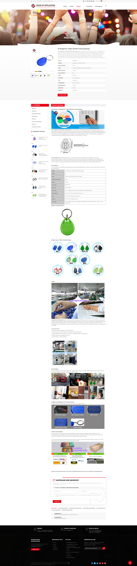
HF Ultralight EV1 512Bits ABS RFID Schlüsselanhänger (69, 487)
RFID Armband (35, 116)
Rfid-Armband (69, 555)
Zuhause (65, 6)
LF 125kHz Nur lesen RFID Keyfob (43, 146)
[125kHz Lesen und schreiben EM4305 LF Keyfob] (34, 187)
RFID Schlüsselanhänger (36, 121)
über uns (72, 6)
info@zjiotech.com (50, 1)
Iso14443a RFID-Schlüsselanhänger (89, 508)
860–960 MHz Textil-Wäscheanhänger (73, 552)
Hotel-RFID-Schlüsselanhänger (67, 510)
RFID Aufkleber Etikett (36, 113)
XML (42, 564)
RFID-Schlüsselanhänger (56, 510)
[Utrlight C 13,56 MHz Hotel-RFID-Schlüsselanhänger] (34, 178)
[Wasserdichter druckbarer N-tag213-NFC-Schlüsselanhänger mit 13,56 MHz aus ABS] (34, 138)
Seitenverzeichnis (37, 564)
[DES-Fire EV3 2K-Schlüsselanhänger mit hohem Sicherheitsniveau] (34, 154)
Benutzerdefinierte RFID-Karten (72, 542)
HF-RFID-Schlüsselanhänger (62, 508)
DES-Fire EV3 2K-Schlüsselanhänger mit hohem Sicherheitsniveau (43, 154)
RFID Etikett (34, 111)
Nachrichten (89, 6)
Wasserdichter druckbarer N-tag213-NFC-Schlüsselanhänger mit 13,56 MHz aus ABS (43, 138)
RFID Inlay (34, 118)
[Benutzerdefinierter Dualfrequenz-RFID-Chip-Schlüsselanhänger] (34, 195)
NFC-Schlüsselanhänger (101, 508)
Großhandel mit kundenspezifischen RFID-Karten (74, 548)
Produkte (78, 6)
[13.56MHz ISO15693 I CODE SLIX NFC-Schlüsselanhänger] (34, 162)
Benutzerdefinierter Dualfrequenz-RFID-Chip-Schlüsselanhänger (43, 195)
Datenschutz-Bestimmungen (49, 564)
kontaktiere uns (98, 6)
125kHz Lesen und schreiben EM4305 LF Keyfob (42, 187)
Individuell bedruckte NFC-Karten (72, 544)
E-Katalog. (34, 549)
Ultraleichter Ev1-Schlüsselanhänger (75, 508)
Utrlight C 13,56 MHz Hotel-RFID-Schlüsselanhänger (43, 178)
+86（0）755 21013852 (37, 1)
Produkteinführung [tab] (58, 105)
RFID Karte (34, 108)
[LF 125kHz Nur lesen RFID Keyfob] (34, 146)
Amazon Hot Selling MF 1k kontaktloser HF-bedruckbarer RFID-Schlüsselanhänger (43, 170)
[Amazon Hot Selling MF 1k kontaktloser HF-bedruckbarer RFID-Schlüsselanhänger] (34, 170)
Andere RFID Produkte (36, 126)
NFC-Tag (68, 550)
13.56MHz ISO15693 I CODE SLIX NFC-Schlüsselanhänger (43, 162)
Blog (32, 564)
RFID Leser (34, 124)
